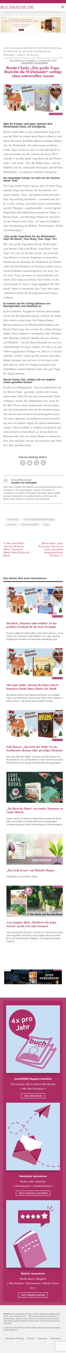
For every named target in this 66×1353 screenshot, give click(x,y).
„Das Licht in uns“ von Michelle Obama (30, 870)
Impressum (42, 1338)
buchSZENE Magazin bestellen (33, 1078)
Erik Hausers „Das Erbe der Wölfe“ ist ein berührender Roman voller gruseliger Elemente (34, 748)
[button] (22, 462)
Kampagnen (27, 62)
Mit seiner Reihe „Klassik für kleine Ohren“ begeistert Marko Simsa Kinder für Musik (32, 687)
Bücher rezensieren (33, 1273)
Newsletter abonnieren (33, 1176)
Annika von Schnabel (24, 60)
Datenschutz (55, 1338)
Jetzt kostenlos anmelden (33, 1193)
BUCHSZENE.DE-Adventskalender (39, 519)
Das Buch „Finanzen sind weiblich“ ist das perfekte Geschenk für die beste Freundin (31, 625)
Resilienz (12, 525)
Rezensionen (41, 62)
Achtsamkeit (13, 519)
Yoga (47, 525)
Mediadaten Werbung (14, 1338)
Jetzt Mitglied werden (33, 1295)
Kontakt (30, 1338)
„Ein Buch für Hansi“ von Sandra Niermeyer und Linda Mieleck (35, 810)
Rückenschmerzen (30, 525)
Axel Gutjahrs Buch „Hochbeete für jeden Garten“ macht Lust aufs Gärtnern (31, 924)
